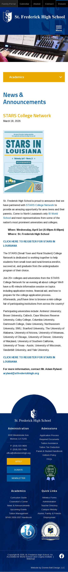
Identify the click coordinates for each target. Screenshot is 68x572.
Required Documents (49, 439)
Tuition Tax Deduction (49, 447)
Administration (49, 501)
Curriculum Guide (18, 497)
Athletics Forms (49, 497)
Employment (49, 517)
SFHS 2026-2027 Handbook (18, 517)
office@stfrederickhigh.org (18, 453)
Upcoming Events (18, 509)
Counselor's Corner (18, 501)
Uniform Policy (49, 455)
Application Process (49, 435)
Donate (62, 4)
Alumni (36, 4)
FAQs (49, 459)
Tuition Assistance (49, 443)
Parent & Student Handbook (49, 451)
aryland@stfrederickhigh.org (21, 373)
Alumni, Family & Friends (49, 513)
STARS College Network (40, 205)
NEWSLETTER (18, 478)
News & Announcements (18, 505)
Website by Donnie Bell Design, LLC (48, 568)
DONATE (18, 470)
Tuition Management (18, 513)
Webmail (31, 559)
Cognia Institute (44, 557)
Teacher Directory (49, 505)
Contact (49, 4)
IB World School (25, 557)
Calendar (24, 4)
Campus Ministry (49, 509)
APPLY (18, 461)
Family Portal (9, 4)
